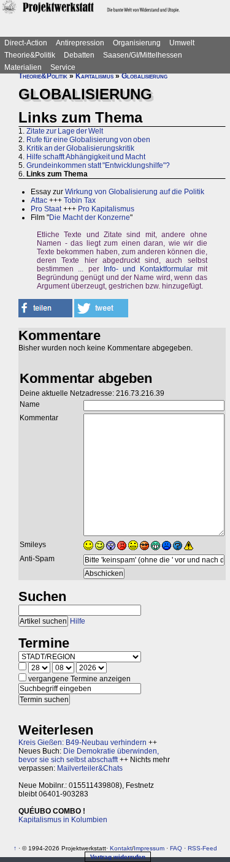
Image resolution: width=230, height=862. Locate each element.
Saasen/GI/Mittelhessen (142, 55)
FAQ (176, 848)
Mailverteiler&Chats (90, 768)
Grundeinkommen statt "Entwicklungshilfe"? (98, 165)
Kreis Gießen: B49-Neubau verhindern (82, 742)
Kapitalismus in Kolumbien (62, 819)
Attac (39, 200)
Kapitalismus (94, 76)
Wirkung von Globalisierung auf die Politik (134, 191)
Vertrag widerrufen (117, 856)
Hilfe (77, 621)
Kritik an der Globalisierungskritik (80, 148)
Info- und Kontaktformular (148, 269)
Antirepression (80, 43)
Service (62, 67)
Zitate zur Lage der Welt (64, 131)
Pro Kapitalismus (106, 209)
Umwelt (181, 43)
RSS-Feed (202, 848)
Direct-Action (25, 43)
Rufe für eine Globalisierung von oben (88, 139)
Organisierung (137, 43)
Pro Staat (46, 209)
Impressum (149, 848)
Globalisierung (144, 76)
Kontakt (121, 848)
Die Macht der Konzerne (89, 217)
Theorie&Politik (29, 55)
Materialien (23, 67)
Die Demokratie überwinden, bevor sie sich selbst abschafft (88, 755)
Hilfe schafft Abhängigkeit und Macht (85, 157)
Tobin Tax (80, 200)
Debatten (79, 55)
